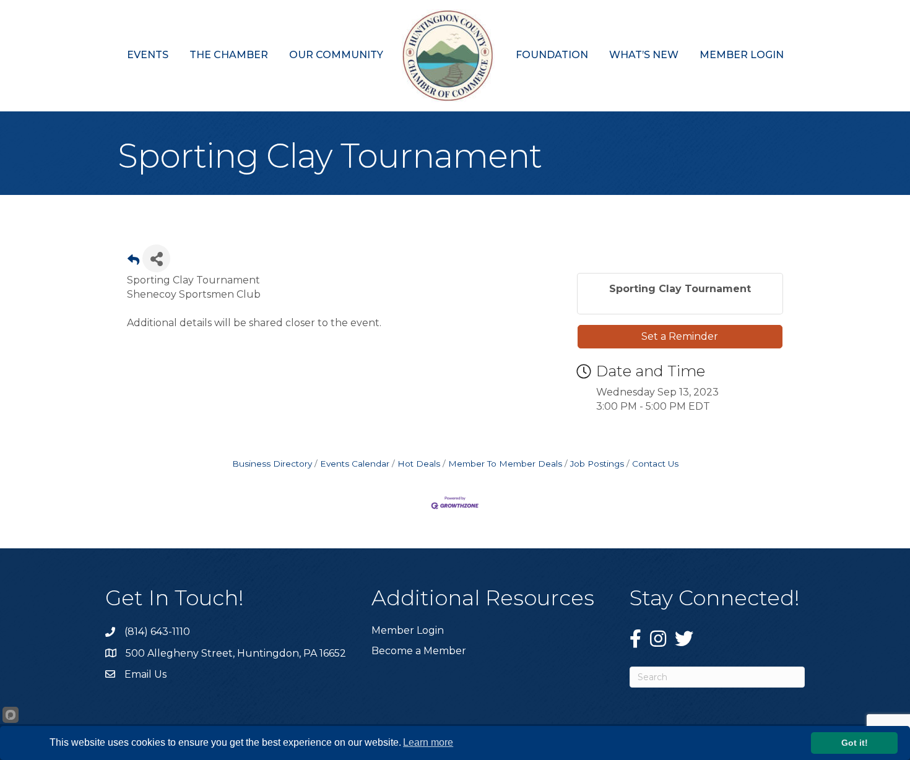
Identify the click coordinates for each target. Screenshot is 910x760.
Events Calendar (354, 464)
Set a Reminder (679, 336)
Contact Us (655, 464)
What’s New (643, 55)
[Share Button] (156, 258)
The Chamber (228, 55)
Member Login (742, 55)
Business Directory (272, 464)
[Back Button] (133, 262)
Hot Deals (418, 464)
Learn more (428, 742)
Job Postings (597, 464)
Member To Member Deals (505, 464)
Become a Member (418, 651)
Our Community (336, 55)
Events (147, 55)
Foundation (552, 55)
